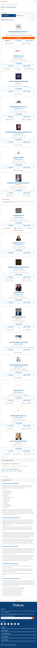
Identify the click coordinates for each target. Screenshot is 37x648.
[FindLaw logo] (5, 1)
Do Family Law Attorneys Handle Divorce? (11, 517)
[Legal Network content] (35, 640)
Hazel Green (20, 470)
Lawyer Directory (3, 4)
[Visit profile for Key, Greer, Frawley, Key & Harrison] (18, 337)
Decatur (11, 470)
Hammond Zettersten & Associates (18, 365)
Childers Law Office (18, 157)
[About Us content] (35, 627)
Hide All (6, 476)
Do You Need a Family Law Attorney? (10, 546)
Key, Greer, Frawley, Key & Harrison (18, 342)
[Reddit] (15, 624)
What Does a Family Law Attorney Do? (10, 483)
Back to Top (19, 600)
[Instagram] (12, 624)
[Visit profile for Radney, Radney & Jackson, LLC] (18, 410)
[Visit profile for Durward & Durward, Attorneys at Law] (18, 262)
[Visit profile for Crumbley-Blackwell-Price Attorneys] (18, 26)
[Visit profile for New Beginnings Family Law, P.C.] (18, 101)
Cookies (14, 645)
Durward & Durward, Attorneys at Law (18, 267)
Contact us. (7, 612)
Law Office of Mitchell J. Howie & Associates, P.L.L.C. (18, 132)
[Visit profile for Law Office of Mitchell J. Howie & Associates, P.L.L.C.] (18, 127)
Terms (2, 645)
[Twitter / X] (8, 624)
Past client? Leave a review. (18, 57)
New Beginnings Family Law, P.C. (18, 106)
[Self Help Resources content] (35, 634)
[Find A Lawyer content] (35, 631)
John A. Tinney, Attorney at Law (18, 441)
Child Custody (14, 466)
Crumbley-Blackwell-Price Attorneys (17, 31)
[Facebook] (2, 624)
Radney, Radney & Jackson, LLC (18, 415)
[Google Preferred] (18, 624)
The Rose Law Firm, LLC (18, 242)
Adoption (26, 466)
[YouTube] (5, 624)
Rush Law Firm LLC (18, 390)
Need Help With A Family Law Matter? (10, 563)
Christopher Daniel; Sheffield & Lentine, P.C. (18, 182)
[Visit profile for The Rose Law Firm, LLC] (18, 237)
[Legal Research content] (35, 637)
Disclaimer (10, 645)
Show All (2, 476)
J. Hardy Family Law (18, 292)
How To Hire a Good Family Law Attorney (11, 578)
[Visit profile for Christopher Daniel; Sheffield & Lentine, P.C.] (18, 178)
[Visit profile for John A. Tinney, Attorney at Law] (18, 436)
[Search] (35, 1)
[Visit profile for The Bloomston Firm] (18, 210)
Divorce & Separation (6, 466)
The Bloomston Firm (18, 215)
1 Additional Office (26, 86)
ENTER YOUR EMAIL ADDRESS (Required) (7, 616)
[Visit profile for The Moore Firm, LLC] (18, 51)
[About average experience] (30, 43)
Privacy (5, 645)
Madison (3, 470)
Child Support (20, 466)
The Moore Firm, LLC (18, 56)
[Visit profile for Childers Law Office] (18, 152)
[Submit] (33, 618)
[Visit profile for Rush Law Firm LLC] (18, 385)
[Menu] (1, 1)
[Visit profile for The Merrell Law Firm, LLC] (18, 311)
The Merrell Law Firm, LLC (18, 316)
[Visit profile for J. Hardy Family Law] (18, 287)
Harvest (7, 470)
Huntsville (15, 470)
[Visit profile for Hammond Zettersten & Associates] (18, 360)
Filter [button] (3, 9)
